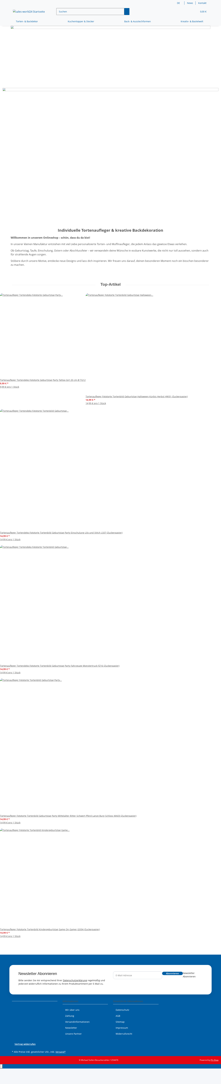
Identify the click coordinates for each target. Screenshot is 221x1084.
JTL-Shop (214, 1060)
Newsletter (71, 1027)
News (190, 3)
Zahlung (69, 1015)
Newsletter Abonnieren (189, 975)
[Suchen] (126, 11)
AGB (118, 1015)
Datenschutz (122, 1009)
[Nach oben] (1, 1066)
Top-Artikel (110, 284)
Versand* (60, 1051)
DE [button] (179, 3)
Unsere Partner (73, 1033)
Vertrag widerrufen (25, 1044)
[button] (189, 11)
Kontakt (202, 3)
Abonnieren (172, 973)
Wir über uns (72, 1009)
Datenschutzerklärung (75, 980)
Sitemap (120, 1021)
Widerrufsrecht (124, 1033)
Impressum (122, 1027)
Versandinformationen (77, 1021)
